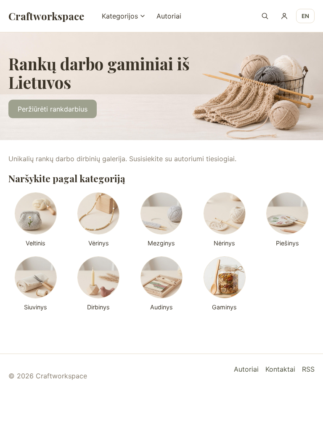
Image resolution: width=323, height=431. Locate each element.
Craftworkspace (46, 16)
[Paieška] (265, 16)
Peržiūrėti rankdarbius (52, 109)
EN (305, 16)
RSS (308, 369)
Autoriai (168, 16)
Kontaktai (280, 369)
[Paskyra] (284, 16)
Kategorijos (120, 16)
